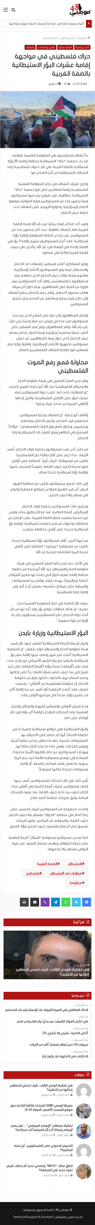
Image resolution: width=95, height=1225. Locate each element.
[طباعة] (24, 902)
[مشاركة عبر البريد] (34, 902)
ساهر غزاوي (63, 1135)
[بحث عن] (13, 11)
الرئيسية (82, 38)
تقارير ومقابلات (46, 47)
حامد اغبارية (63, 1115)
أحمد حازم (64, 1175)
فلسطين (32, 873)
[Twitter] (76, 902)
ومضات (30, 47)
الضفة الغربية (47, 864)
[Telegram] (55, 902)
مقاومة (76, 883)
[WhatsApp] (65, 902)
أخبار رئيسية (82, 47)
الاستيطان (75, 864)
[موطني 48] (81, 10)
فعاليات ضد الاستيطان (66, 873)
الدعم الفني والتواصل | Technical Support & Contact (47, 1217)
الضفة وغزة (50, 38)
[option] (47, 955)
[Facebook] (86, 902)
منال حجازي (63, 1095)
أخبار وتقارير (67, 38)
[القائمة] (5, 11)
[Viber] (45, 902)
